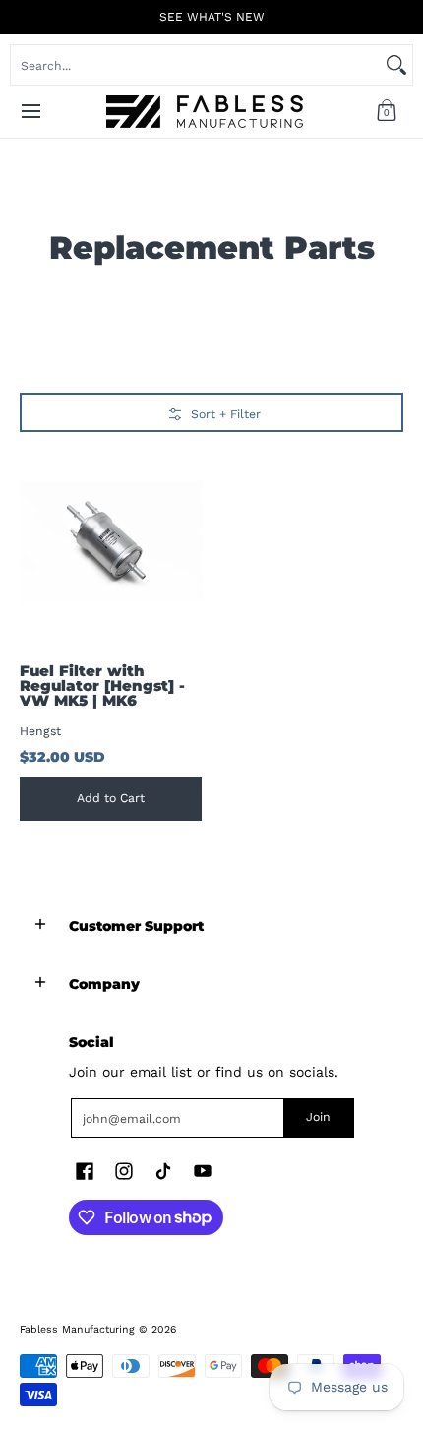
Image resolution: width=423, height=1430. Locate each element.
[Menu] (30, 112)
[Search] (396, 65)
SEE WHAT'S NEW (212, 17)
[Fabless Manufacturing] (204, 111)
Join (318, 1117)
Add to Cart (111, 798)
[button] (386, 112)
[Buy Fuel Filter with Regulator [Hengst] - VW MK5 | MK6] (111, 543)
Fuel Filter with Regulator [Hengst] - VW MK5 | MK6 (102, 686)
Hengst (40, 731)
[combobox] (196, 65)
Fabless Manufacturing (77, 1329)
